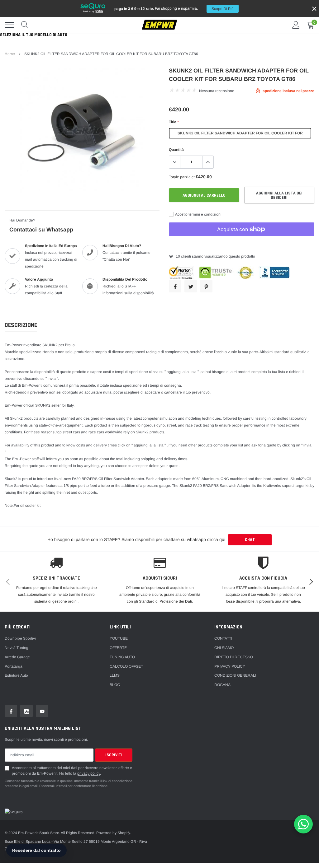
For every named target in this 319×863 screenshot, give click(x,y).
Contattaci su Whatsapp (41, 229)
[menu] (9, 25)
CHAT (250, 540)
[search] (25, 25)
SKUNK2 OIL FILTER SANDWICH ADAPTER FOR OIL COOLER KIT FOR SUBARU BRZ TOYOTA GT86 (240, 134)
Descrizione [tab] (21, 325)
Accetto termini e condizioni (197, 214)
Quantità (176, 149)
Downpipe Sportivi (20, 638)
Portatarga (13, 666)
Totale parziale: (182, 177)
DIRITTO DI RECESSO (233, 657)
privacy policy (88, 773)
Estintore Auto (16, 675)
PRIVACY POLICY (229, 666)
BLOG (115, 685)
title (174, 122)
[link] (11, 711)
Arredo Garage (17, 657)
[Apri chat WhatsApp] (303, 824)
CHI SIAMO (224, 648)
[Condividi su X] (190, 286)
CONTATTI (223, 638)
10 (178, 256)
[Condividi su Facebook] (175, 286)
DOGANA (222, 685)
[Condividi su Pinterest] (206, 286)
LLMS (115, 675)
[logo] (159, 25)
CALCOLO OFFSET (126, 666)
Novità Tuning (16, 648)
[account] (296, 25)
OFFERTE (118, 648)
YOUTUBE (119, 638)
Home (10, 54)
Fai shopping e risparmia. (174, 8)
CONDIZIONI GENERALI (235, 675)
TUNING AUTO (122, 657)
